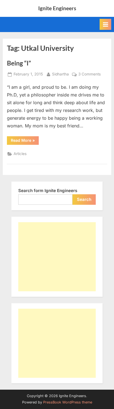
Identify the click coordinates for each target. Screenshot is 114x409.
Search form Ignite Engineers (47, 190)
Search (84, 199)
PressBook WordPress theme (67, 402)
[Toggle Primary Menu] (105, 24)
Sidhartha (60, 74)
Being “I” (19, 63)
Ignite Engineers (57, 8)
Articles (20, 153)
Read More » (25, 141)
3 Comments (89, 75)
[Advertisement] (57, 256)
